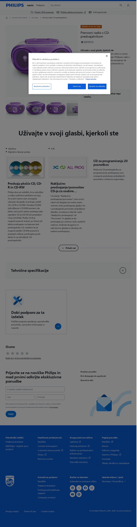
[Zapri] (107, 56)
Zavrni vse (77, 86)
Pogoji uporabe (91, 79)
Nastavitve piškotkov (42, 86)
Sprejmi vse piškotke (97, 86)
